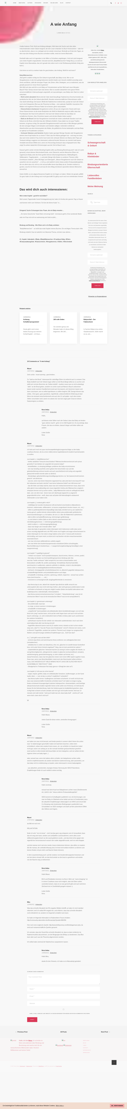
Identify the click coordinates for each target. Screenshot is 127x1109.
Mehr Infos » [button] (60, 1105)
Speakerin (38, 2)
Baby (37, 239)
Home (14, 2)
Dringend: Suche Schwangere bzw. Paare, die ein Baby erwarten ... (42, 210)
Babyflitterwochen (47, 239)
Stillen (60, 241)
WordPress (41, 1066)
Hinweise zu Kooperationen (97, 296)
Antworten (38, 371)
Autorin (30, 2)
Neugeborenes (52, 241)
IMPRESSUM (86, 1052)
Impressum (22, 1066)
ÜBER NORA (86, 1040)
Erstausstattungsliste (27, 241)
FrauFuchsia (59, 1066)
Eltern (68, 239)
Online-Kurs (54, 2)
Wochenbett (68, 241)
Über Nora (22, 2)
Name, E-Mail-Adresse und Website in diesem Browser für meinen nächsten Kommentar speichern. (60, 1013)
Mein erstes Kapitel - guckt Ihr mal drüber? (33, 196)
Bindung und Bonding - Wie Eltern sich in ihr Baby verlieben (39, 225)
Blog (61, 2)
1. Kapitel (23, 239)
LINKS (84, 1045)
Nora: (102, 50)
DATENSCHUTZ (87, 1050)
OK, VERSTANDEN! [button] (117, 1105)
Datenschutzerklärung (94, 116)
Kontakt (68, 2)
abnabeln (31, 239)
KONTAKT (85, 1047)
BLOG (84, 1042)
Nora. (30, 1040)
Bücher (46, 2)
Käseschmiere (40, 241)
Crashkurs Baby (59, 239)
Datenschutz (29, 1066)
